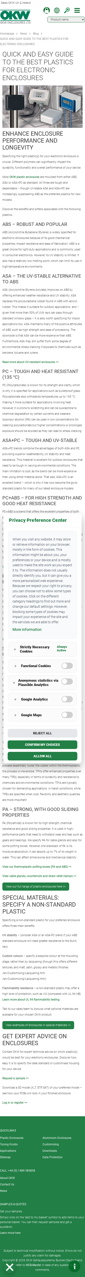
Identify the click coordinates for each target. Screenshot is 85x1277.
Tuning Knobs (9, 1144)
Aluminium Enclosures (56, 1138)
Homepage (7, 33)
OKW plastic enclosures (24, 177)
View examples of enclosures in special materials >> (38, 1025)
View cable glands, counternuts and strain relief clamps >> (39, 876)
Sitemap (5, 1157)
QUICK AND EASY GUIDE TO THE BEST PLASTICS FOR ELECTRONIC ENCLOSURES (34, 41)
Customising (50, 1144)
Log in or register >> (14, 1102)
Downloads (49, 1150)
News (23, 33)
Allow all (43, 756)
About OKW (7, 1178)
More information (27, 629)
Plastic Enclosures (11, 1138)
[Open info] (74, 1266)
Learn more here (10, 1233)
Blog (36, 33)
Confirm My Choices (42, 745)
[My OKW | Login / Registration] (46, 10)
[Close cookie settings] (10, 1267)
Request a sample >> (15, 1078)
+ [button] (15, 649)
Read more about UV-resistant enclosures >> (30, 362)
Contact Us (7, 1184)
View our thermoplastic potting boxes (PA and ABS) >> (36, 866)
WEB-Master (33, 1265)
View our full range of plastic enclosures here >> (36, 886)
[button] (10, 1267)
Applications (8, 1150)
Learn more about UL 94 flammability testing (31, 999)
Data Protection (52, 1157)
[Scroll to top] (60, 1266)
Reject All (42, 733)
